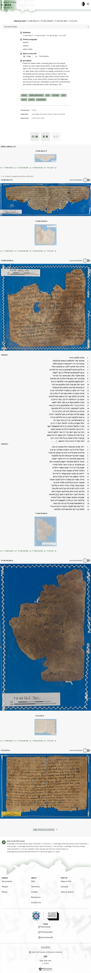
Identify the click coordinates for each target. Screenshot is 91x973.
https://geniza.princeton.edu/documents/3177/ (23, 852)
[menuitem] (7, 881)
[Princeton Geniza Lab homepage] (38, 916)
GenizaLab (45, 927)
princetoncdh (47, 937)
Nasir (63, 95)
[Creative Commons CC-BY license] (45, 957)
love (47, 95)
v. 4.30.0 (45, 963)
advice (24, 95)
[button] (9, 6)
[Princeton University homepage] (45, 969)
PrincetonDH (47, 932)
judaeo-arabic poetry (36, 95)
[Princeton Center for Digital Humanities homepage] (53, 916)
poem (24, 99)
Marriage (55, 95)
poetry (32, 99)
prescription (41, 99)
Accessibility (45, 947)
